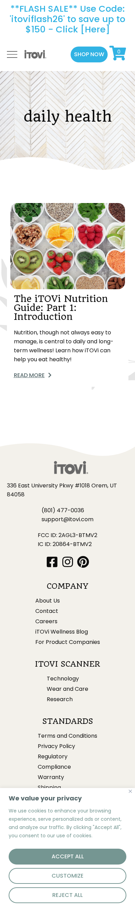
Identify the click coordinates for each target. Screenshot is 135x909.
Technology (63, 678)
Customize (67, 876)
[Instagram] (68, 562)
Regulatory (53, 756)
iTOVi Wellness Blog (61, 631)
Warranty (51, 777)
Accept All (68, 856)
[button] (89, 54)
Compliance (54, 767)
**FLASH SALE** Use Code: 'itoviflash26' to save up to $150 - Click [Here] (67, 19)
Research (60, 699)
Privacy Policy (56, 746)
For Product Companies (67, 642)
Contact (46, 611)
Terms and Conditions (67, 736)
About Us (47, 600)
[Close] (130, 791)
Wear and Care (67, 689)
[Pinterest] (83, 562)
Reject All (67, 895)
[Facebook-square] (52, 562)
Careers (46, 621)
